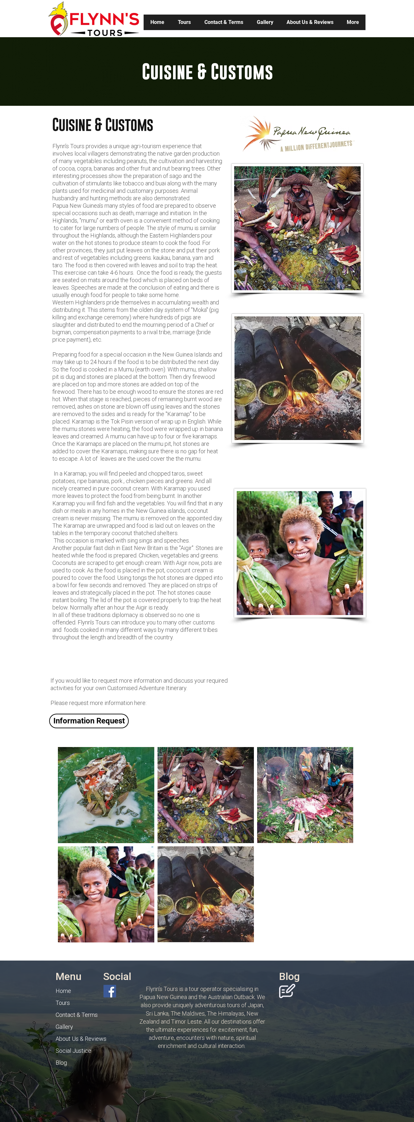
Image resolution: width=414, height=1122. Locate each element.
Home (63, 991)
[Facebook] (110, 991)
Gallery (64, 1026)
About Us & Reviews (81, 1038)
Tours (63, 1002)
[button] (184, 22)
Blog (61, 1062)
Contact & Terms (77, 1014)
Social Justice (73, 1050)
